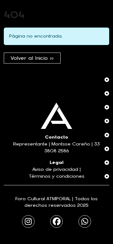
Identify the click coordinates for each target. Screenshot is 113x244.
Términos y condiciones (56, 176)
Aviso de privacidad (55, 169)
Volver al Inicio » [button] (32, 58)
